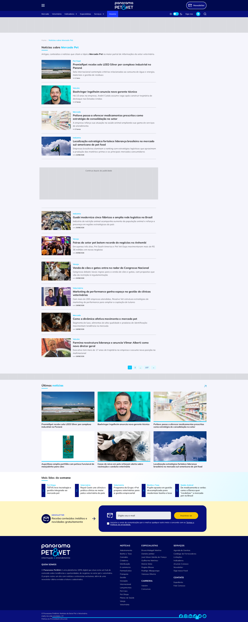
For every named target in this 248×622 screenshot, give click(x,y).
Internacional (125, 584)
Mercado (45, 14)
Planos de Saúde (127, 598)
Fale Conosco (179, 585)
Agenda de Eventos (182, 550)
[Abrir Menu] (58, 5)
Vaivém (144, 585)
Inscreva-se (186, 515)
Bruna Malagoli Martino (151, 550)
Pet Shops (124, 594)
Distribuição (125, 564)
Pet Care (124, 591)
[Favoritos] (198, 14)
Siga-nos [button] (189, 14)
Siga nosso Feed (181, 570)
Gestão (123, 577)
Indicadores (69, 14)
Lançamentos (126, 587)
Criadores (124, 560)
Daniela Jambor (147, 554)
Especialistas (85, 14)
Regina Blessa (147, 567)
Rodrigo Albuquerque (150, 570)
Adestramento (126, 550)
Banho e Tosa (126, 554)
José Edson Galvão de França (153, 557)
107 (146, 367)
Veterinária (56, 14)
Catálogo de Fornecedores (185, 554)
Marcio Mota (146, 564)
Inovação (124, 581)
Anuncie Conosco (181, 564)
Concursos (145, 589)
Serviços (97, 14)
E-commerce (125, 567)
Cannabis (124, 557)
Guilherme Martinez (149, 560)
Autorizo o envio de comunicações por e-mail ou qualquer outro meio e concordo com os (152, 523)
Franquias (124, 574)
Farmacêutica (126, 570)
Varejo (122, 601)
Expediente (178, 582)
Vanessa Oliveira (148, 574)
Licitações (178, 557)
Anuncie (112, 14)
